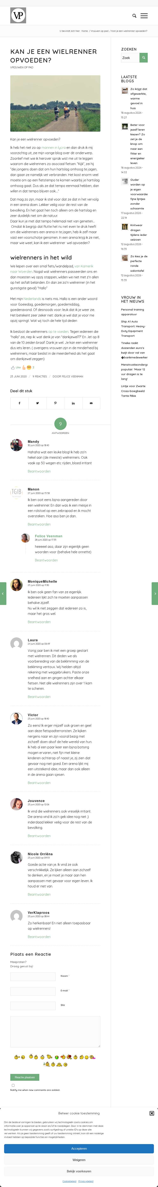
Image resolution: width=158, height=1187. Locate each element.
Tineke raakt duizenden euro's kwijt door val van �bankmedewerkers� (134, 350)
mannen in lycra (54, 147)
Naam (65, 975)
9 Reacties (40, 376)
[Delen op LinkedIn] (73, 403)
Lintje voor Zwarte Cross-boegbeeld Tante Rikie (133, 390)
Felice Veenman (72, 376)
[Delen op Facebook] (19, 403)
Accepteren (79, 1148)
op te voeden (58, 332)
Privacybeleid (85, 1181)
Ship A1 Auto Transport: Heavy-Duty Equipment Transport (133, 328)
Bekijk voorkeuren (79, 1171)
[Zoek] (132, 15)
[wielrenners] (55, 103)
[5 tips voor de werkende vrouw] (155, 593)
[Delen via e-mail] (91, 403)
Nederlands (32, 299)
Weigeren (79, 1160)
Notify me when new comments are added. (35, 1090)
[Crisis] (3, 593)
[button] (152, 1113)
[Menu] (142, 15)
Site (63, 1005)
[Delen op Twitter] (37, 403)
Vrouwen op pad (21, 67)
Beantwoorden (39, 471)
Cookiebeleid (69, 1181)
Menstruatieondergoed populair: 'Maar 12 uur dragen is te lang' (134, 371)
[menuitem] (132, 15)
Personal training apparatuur (132, 312)
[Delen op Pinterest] (55, 403)
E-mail (65, 990)
